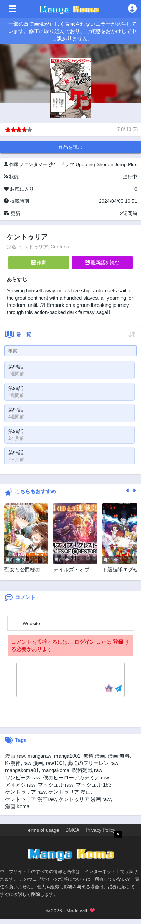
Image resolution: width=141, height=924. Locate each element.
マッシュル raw (55, 785)
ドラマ (67, 164)
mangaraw (39, 756)
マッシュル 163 (93, 785)
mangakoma (55, 770)
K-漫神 (13, 763)
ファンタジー (33, 164)
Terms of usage (42, 830)
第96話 (15, 431)
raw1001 (55, 763)
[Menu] (12, 9)
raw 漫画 (33, 763)
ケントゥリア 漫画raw (30, 799)
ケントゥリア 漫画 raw (85, 799)
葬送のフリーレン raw (93, 763)
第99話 (15, 366)
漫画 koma (17, 806)
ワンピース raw (22, 777)
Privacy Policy (100, 830)
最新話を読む (104, 262)
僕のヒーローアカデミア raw (76, 777)
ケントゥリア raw (25, 792)
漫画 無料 (119, 756)
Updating (85, 164)
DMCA (72, 830)
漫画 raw (15, 756)
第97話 (15, 409)
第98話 (15, 388)
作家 (40, 262)
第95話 (15, 452)
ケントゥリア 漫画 (69, 792)
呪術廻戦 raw (87, 770)
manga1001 (67, 756)
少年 (54, 164)
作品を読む (70, 147)
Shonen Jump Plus (117, 164)
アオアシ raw (20, 785)
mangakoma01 (22, 770)
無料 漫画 (94, 756)
